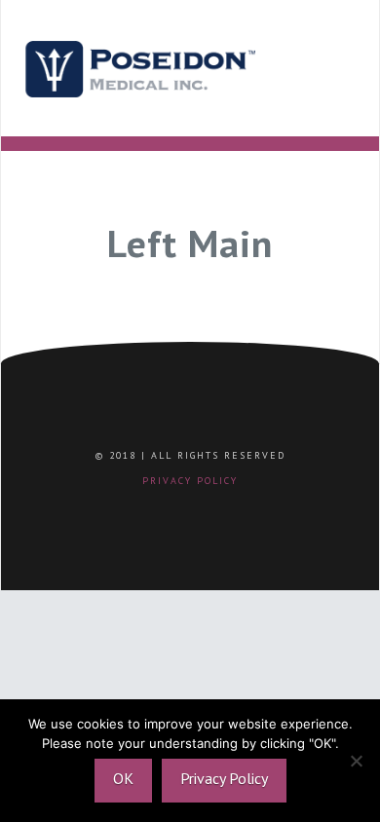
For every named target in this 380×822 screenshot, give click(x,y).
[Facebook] (144, 511)
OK (123, 778)
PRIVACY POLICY (190, 480)
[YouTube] (236, 511)
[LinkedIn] (205, 511)
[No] (355, 760)
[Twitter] (175, 511)
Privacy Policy (224, 778)
